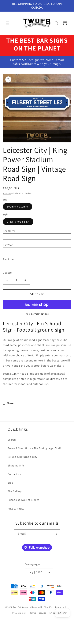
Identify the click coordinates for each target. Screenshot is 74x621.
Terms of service (38, 612)
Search (12, 439)
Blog (10, 482)
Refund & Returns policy (22, 456)
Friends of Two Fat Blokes (23, 500)
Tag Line (8, 259)
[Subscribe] (56, 533)
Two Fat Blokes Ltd (22, 607)
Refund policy (62, 607)
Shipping (7, 193)
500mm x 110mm (17, 206)
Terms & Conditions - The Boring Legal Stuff (34, 448)
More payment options (37, 313)
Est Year (8, 245)
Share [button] (10, 403)
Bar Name (9, 231)
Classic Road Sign (18, 221)
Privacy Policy (16, 508)
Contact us (14, 474)
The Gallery (15, 491)
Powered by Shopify (42, 607)
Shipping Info (16, 465)
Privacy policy (19, 612)
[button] (7, 23)
